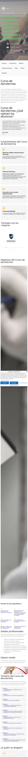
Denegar (14, 382)
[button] (27, 371)
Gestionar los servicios (5, 380)
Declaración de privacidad (14, 385)
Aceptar (5, 382)
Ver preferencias (23, 382)
